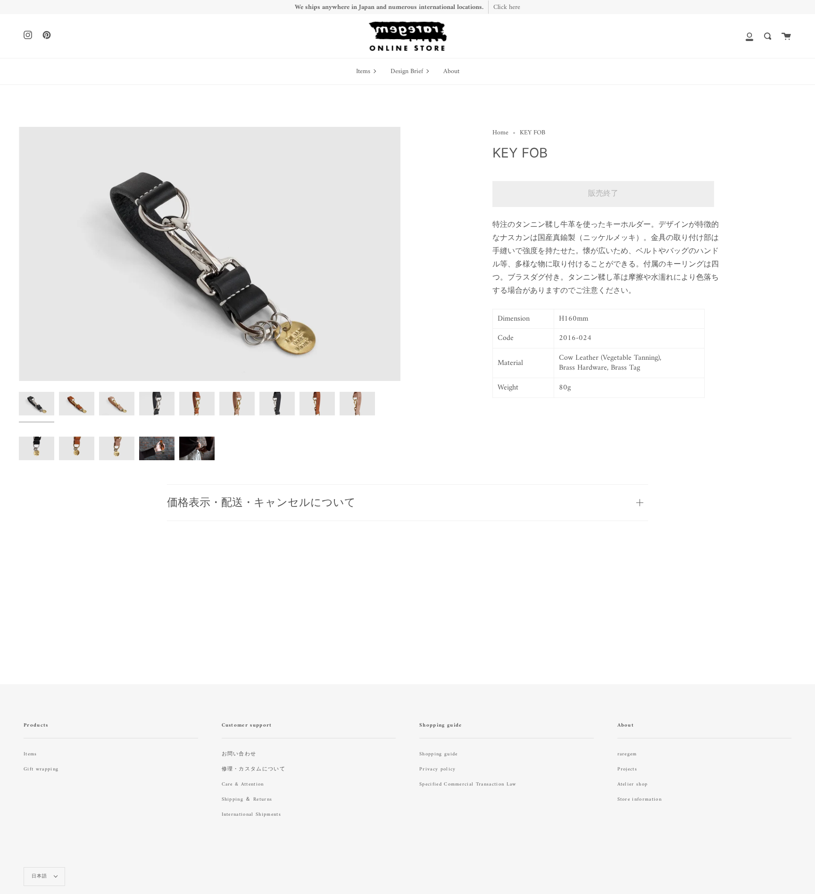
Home (500, 133)
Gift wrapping (41, 769)
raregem (627, 754)
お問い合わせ (239, 754)
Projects (627, 769)
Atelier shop (632, 784)
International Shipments (251, 814)
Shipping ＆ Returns (247, 799)
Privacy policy (437, 769)
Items (30, 754)
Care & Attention (243, 784)
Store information (639, 799)
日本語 (41, 876)
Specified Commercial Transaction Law (467, 784)
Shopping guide (438, 754)
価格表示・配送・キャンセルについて (261, 502)
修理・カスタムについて (254, 769)
